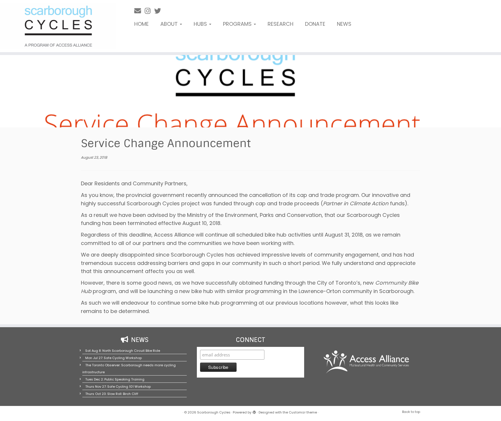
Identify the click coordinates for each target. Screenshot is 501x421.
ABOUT (169, 24)
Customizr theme (303, 412)
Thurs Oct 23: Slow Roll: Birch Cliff (111, 393)
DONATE (315, 24)
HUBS (201, 24)
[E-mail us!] (139, 11)
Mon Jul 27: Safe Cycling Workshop (113, 358)
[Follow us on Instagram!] (149, 11)
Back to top (411, 411)
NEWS (344, 24)
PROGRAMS (238, 24)
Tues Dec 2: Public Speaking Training (114, 379)
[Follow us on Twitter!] (159, 11)
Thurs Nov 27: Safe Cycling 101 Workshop (118, 386)
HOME (141, 24)
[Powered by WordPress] (254, 411)
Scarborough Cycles (213, 412)
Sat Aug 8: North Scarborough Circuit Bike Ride (122, 350)
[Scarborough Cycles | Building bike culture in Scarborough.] (58, 26)
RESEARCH (280, 24)
